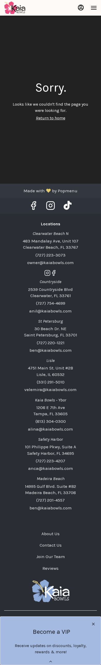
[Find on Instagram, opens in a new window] (50, 207)
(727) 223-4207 (50, 460)
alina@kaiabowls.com (50, 429)
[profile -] (81, 7)
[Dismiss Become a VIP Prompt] (93, 624)
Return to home (50, 118)
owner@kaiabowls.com (50, 262)
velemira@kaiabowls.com (50, 389)
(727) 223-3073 (50, 255)
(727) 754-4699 (50, 303)
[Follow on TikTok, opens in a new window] (67, 207)
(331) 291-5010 (50, 382)
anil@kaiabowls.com (50, 311)
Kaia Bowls (50, 591)
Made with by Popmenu (40, 190)
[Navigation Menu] (93, 7)
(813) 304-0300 (50, 421)
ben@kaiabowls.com (51, 350)
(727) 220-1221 (50, 342)
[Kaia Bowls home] (27, 7)
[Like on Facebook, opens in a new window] (33, 207)
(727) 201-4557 (50, 500)
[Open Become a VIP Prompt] (50, 661)
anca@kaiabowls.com (50, 468)
